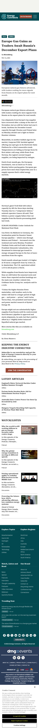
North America (25, 555)
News (4, 36)
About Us (24, 569)
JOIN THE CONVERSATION (19, 370)
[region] (19, 706)
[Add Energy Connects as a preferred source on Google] (7, 101)
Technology (5, 549)
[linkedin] (15, 635)
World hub (24, 535)
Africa (23, 538)
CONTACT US (25, 665)
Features (5, 578)
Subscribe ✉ (19, 640)
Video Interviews (7, 589)
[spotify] (27, 635)
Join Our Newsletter (26, 16)
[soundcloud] (31, 635)
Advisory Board (26, 572)
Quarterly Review (7, 595)
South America (25, 558)
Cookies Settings (15, 665)
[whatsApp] (34, 635)
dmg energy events (27, 587)
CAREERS (12, 662)
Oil (2, 544)
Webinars (5, 592)
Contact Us (24, 584)
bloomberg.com (8, 329)
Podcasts (5, 586)
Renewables (6, 547)
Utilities (11, 36)
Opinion (4, 575)
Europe (23, 547)
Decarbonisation (7, 535)
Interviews (5, 581)
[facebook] (4, 635)
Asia (22, 541)
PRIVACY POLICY (21, 662)
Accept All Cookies (19, 716)
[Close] (34, 687)
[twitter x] (12, 635)
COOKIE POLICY (31, 662)
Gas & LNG (5, 538)
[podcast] (23, 635)
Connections (25, 592)
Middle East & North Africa (27, 551)
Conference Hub (26, 589)
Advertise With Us (26, 575)
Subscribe (24, 581)
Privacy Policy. (20, 364)
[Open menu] (35, 16)
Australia (24, 544)
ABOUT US (5, 662)
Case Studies (25, 578)
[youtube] (19, 635)
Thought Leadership (8, 583)
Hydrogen (5, 541)
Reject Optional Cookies (19, 721)
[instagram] (8, 635)
